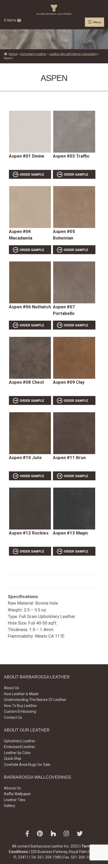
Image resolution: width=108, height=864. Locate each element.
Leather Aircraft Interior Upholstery (73, 54)
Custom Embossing (20, 711)
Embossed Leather (19, 747)
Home (13, 54)
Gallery (9, 806)
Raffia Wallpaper (17, 794)
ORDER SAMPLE (32, 174)
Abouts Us (12, 788)
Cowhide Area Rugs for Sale (27, 764)
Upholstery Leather (33, 54)
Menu (97, 22)
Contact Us (13, 717)
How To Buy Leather (20, 706)
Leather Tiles (14, 800)
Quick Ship (12, 758)
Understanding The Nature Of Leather (35, 700)
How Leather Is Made (21, 694)
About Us (11, 688)
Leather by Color (17, 753)
